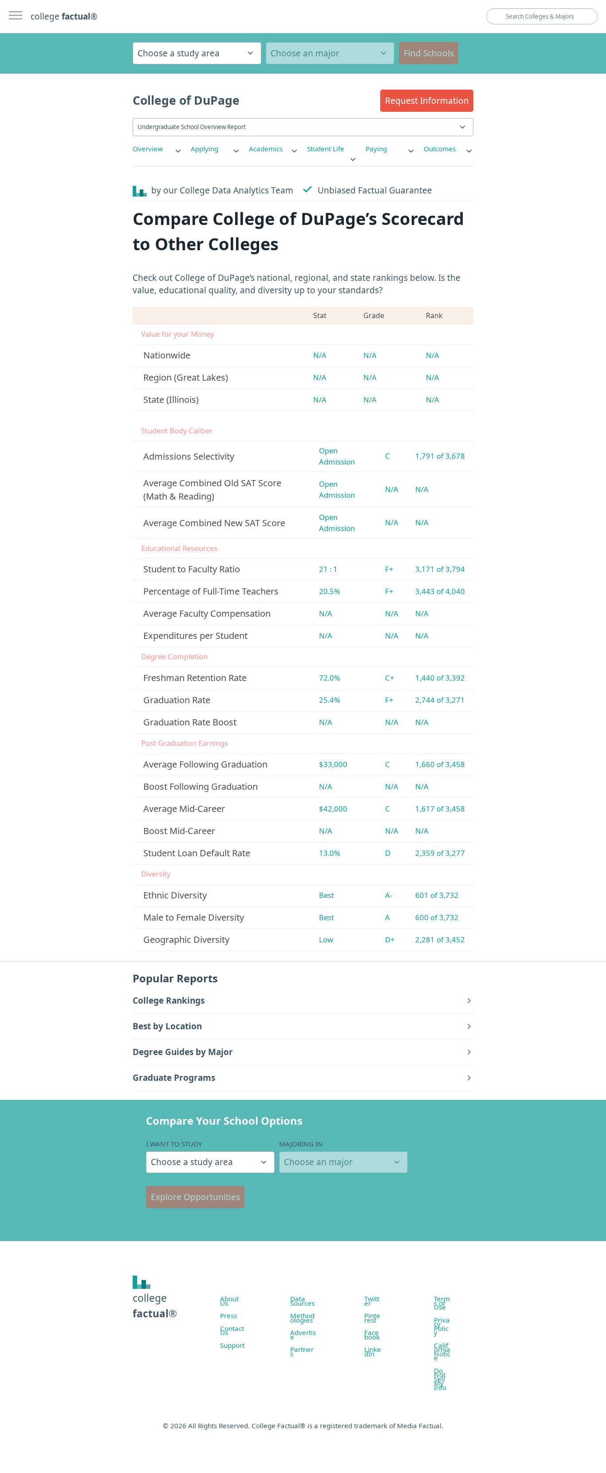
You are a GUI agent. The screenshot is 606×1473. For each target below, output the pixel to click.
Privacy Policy (442, 1326)
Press (228, 1315)
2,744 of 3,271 (440, 700)
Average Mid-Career (184, 809)
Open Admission (337, 456)
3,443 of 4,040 (440, 591)
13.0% (329, 853)
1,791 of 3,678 (440, 456)
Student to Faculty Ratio (191, 569)
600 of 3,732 (437, 917)
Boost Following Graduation (200, 786)
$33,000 (333, 764)
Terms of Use (442, 1303)
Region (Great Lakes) (185, 377)
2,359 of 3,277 (440, 853)
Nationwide (166, 355)
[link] (157, 149)
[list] (157, 149)
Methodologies (302, 1317)
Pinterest (372, 1317)
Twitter (371, 1301)
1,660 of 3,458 (440, 764)
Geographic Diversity (186, 939)
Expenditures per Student (195, 636)
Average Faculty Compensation (207, 613)
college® (155, 1305)
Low (326, 939)
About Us (229, 1301)
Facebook (372, 1334)
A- (388, 895)
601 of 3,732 (437, 895)
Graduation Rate (176, 700)
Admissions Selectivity (188, 456)
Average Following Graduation (205, 764)
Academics (266, 148)
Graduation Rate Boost (189, 722)
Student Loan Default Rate (196, 853)
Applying (204, 148)
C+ (389, 678)
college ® (64, 16)
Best (326, 895)
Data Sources (302, 1301)
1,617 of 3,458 (440, 808)
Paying (376, 148)
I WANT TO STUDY (174, 1143)
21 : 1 (328, 569)
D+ (390, 939)
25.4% (329, 700)
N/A (320, 355)
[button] (426, 101)
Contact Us (232, 1330)
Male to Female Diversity (193, 917)
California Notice (442, 1352)
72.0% (329, 678)
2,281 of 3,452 (440, 939)
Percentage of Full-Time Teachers (211, 591)
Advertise (303, 1334)
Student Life (325, 148)
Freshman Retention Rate (195, 678)
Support (232, 1345)
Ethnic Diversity (175, 895)
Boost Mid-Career (179, 831)
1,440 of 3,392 (440, 678)
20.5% (329, 591)
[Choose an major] (330, 53)
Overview (148, 148)
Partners (302, 1351)
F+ (389, 569)
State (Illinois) (171, 400)
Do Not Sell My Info (440, 1379)
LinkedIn (372, 1351)
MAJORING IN (301, 1143)
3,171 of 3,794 (440, 569)
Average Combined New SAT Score (214, 523)
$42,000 (333, 808)
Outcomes (440, 148)
